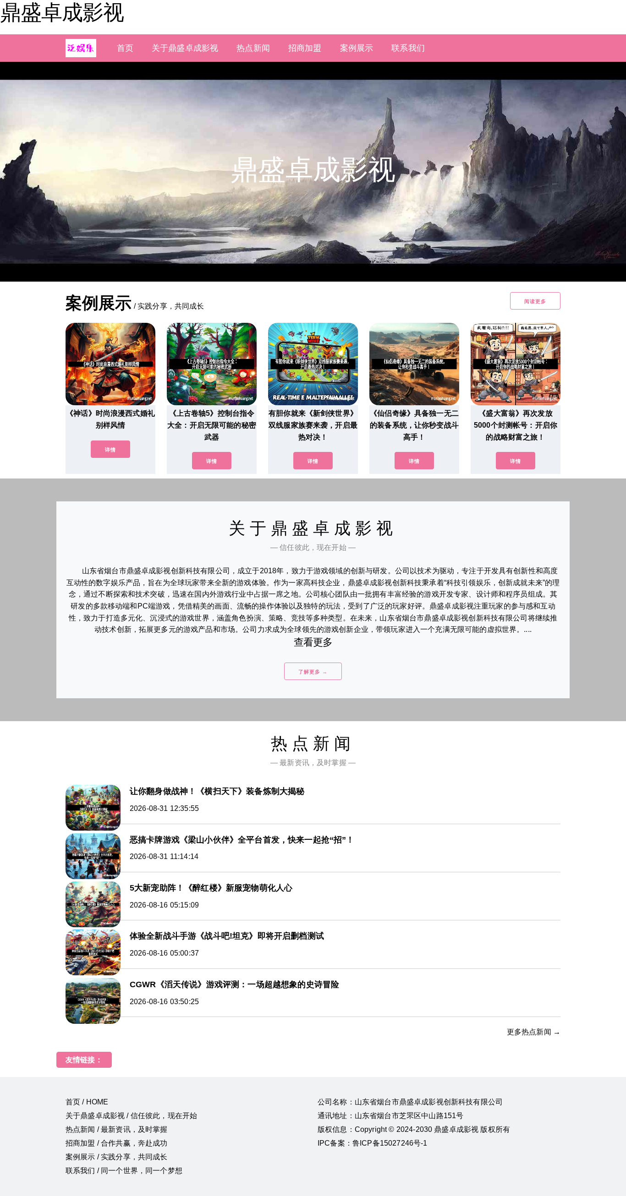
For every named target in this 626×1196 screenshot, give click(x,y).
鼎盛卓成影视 (62, 12)
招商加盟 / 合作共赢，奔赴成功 (117, 1143)
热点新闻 (253, 48)
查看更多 (313, 642)
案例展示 (356, 48)
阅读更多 (535, 301)
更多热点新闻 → (533, 1032)
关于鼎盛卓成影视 (185, 48)
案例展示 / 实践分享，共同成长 (117, 1157)
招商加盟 (305, 48)
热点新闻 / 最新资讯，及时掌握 (117, 1129)
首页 (125, 48)
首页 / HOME (87, 1102)
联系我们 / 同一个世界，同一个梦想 (124, 1170)
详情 (110, 449)
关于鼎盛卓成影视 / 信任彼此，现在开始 (131, 1116)
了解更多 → (313, 671)
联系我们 (408, 48)
